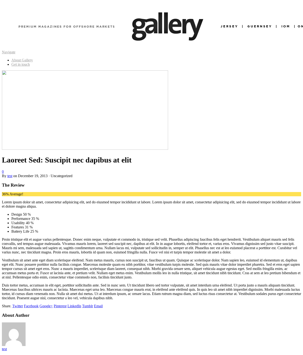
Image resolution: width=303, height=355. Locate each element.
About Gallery (22, 60)
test (9, 176)
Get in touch (20, 64)
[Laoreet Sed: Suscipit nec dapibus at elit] (85, 148)
